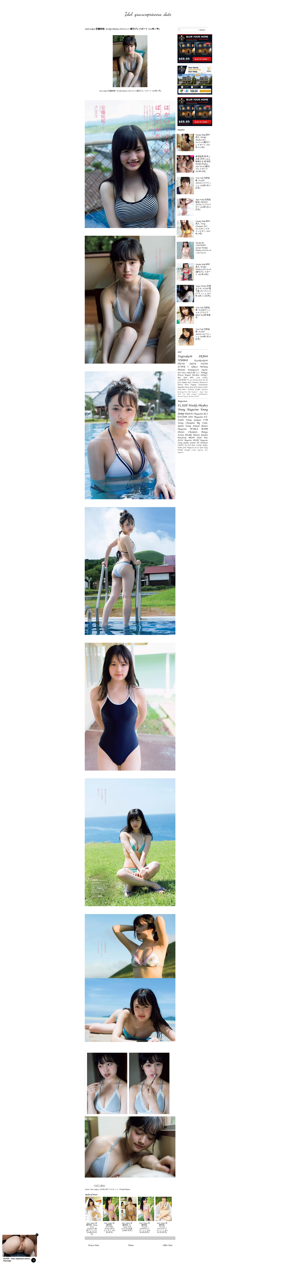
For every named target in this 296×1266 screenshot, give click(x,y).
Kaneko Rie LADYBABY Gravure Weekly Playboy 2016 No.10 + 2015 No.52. (203, 248)
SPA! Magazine (195, 417)
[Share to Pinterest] (104, 1186)
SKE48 (192, 363)
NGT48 (204, 363)
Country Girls (197, 380)
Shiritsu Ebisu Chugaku (186, 385)
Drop (187, 387)
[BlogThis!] (97, 1186)
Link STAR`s (202, 378)
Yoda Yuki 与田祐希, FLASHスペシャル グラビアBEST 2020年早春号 (203, 313)
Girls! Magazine (188, 448)
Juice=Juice (181, 373)
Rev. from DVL (185, 378)
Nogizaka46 (184, 356)
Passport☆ (195, 392)
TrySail (197, 389)
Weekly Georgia (183, 450)
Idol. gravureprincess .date (148, 14)
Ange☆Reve (204, 392)
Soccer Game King (201, 448)
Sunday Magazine (197, 450)
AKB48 (203, 356)
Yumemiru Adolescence (200, 382)
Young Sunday (183, 443)
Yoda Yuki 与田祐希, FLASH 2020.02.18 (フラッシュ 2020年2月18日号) (203, 334)
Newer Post (93, 1245)
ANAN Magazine (184, 440)
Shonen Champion (187, 432)
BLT (206, 414)
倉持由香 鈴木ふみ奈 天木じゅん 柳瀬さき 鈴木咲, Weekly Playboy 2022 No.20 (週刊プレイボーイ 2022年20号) (203, 164)
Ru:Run (191, 396)
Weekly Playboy (124, 1189)
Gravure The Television (199, 443)
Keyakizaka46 (201, 360)
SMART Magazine (200, 440)
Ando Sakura (94, 1189)
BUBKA (194, 429)
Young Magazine (188, 409)
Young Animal (192, 426)
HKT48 (181, 363)
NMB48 (182, 360)
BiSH (179, 394)
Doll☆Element (188, 389)
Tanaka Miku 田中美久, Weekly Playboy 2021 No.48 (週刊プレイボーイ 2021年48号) (203, 269)
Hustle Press (202, 438)
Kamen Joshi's (203, 387)
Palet (189, 392)
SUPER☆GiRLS (187, 366)
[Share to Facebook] (101, 1186)
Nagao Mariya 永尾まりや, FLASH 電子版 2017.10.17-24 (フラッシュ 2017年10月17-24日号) (203, 291)
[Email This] (95, 1186)
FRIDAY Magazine (194, 414)
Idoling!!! (204, 375)
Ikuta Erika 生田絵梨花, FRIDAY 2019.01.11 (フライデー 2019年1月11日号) (203, 205)
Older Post (167, 1245)
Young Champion (186, 423)
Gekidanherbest (203, 394)
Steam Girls (193, 387)
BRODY (191, 438)
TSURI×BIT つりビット (108, 1189)
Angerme (204, 370)
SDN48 (196, 396)
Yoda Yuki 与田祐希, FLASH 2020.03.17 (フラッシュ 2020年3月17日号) (203, 183)
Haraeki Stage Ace (182, 396)
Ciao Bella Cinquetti (189, 394)
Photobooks (181, 438)
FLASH (182, 405)
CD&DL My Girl (183, 445)
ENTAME (182, 417)
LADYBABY (182, 380)
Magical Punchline (192, 375)
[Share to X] (99, 1186)
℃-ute (189, 380)
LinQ (179, 389)
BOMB (204, 429)
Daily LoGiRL (196, 445)
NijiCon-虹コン (193, 373)
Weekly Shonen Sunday (196, 435)
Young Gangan (193, 420)
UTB (205, 420)
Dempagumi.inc (193, 370)
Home (130, 1245)
